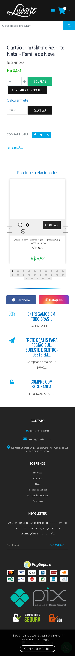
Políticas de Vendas (37, 489)
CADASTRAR (57, 545)
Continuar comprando (27, 90)
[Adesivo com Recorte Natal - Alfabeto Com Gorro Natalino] (37, 199)
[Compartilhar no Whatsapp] (48, 135)
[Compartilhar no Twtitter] (41, 135)
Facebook (23, 300)
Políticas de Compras (37, 495)
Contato (37, 478)
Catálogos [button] (37, 501)
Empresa (37, 472)
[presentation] (9, 229)
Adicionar (51, 225)
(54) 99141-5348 (39, 430)
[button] (63, 10)
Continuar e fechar (37, 648)
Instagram (56, 300)
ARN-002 (37, 247)
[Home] (22, 10)
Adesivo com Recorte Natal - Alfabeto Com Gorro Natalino (37, 241)
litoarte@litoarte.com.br (39, 439)
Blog (37, 483)
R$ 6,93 (38, 258)
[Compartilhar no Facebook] (35, 135)
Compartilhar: (18, 134)
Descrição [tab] (15, 147)
